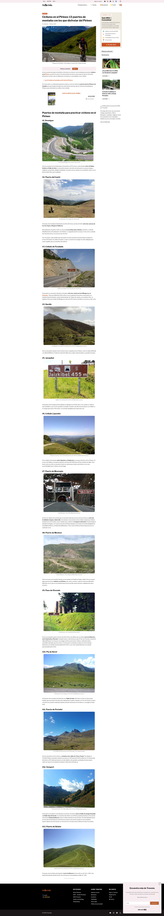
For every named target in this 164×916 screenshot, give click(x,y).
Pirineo (47, 74)
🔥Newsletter (104, 5)
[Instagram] (107, 1)
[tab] (107, 51)
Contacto (93, 897)
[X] (113, 1)
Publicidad (94, 899)
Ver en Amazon (90, 98)
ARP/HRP (49, 1)
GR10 (54, 1)
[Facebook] (110, 1)
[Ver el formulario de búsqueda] (120, 1)
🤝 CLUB (113, 5)
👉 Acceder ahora (111, 44)
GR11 (44, 1)
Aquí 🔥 (75, 68)
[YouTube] (105, 1)
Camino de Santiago (78, 899)
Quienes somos (95, 892)
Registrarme (112, 894)
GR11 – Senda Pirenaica (79, 894)
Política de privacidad (97, 904)
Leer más (105, 76)
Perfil (110, 897)
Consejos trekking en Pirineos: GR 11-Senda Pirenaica (109, 93)
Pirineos (44, 13)
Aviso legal (94, 901)
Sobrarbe (45, 295)
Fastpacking (76, 901)
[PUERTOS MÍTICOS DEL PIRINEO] (52, 98)
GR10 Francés (77, 897)
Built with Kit (142, 909)
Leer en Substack (105, 122)
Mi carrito (111, 899)
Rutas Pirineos (77, 892)
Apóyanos (93, 894)
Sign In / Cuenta (98, 1)
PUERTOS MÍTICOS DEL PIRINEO (71, 93)
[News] (116, 1)
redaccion (46, 24)
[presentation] (111, 64)
